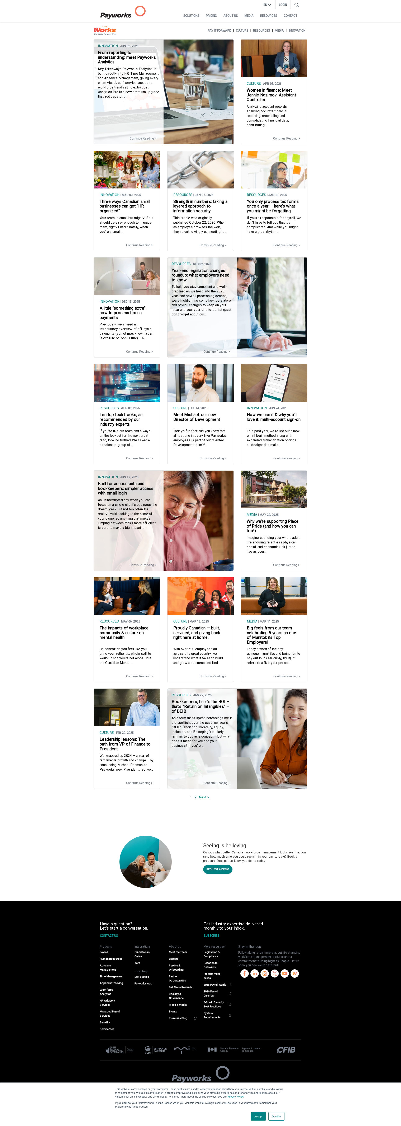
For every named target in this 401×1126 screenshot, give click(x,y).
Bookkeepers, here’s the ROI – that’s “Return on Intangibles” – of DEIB (201, 706)
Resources (268, 15)
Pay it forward (219, 30)
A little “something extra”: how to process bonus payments (123, 313)
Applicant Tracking (111, 983)
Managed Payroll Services (110, 1013)
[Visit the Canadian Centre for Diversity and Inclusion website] (156, 1050)
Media (249, 15)
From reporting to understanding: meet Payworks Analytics (127, 57)
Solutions (191, 15)
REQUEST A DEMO (218, 869)
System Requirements (212, 1015)
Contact (290, 15)
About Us (230, 15)
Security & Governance (176, 996)
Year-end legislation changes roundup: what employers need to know (201, 275)
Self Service (107, 1029)
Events (173, 1011)
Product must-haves (212, 976)
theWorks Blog (178, 1018)
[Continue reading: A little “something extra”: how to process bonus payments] (127, 293)
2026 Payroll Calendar (211, 993)
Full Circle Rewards (180, 987)
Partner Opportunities (177, 978)
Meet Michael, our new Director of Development (196, 417)
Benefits (105, 1022)
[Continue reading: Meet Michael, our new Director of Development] (201, 399)
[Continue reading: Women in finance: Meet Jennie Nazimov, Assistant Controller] (274, 75)
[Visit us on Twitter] (275, 974)
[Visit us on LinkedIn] (255, 974)
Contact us (109, 935)
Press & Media (178, 1004)
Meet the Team (178, 952)
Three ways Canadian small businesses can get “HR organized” (125, 206)
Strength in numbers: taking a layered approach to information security (200, 206)
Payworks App (143, 983)
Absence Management (108, 967)
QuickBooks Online (142, 954)
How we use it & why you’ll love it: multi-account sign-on (274, 417)
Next (202, 797)
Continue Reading (142, 138)
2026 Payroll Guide (215, 984)
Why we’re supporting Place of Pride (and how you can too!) (272, 526)
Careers (173, 958)
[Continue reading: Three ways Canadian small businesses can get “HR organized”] (127, 186)
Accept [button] (258, 1116)
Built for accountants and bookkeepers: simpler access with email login (126, 488)
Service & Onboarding (176, 967)
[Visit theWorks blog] (295, 974)
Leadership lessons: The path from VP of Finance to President (125, 744)
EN (265, 4)
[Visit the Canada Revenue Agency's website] (234, 1050)
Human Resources (111, 958)
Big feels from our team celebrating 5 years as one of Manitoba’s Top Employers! (271, 635)
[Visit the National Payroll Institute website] (185, 1050)
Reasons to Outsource (211, 965)
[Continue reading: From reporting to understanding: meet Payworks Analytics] (163, 142)
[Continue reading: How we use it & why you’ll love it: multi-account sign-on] (274, 399)
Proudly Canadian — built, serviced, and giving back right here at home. (196, 633)
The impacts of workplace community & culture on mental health (124, 633)
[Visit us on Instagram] (265, 974)
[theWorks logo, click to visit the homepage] (105, 30)
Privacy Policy (235, 1096)
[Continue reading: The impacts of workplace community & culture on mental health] (127, 612)
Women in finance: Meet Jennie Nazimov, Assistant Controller (271, 95)
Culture (242, 30)
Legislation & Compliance (212, 954)
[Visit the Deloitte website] (121, 1050)
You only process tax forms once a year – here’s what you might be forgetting (273, 206)
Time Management (111, 976)
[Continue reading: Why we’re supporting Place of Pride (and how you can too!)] (274, 506)
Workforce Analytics (106, 991)
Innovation (297, 30)
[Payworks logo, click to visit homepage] (123, 12)
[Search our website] (296, 5)
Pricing (211, 15)
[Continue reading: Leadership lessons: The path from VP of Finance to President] (127, 724)
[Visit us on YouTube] (285, 974)
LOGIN (283, 4)
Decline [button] (276, 1116)
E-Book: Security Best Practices (214, 1004)
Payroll (104, 952)
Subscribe (211, 935)
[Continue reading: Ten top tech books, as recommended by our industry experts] (127, 399)
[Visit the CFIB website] (284, 1050)
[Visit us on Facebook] (245, 974)
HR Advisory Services (107, 1002)
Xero (137, 963)
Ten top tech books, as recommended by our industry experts (121, 419)
